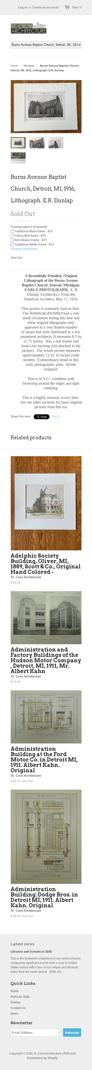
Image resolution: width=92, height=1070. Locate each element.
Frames (16, 1002)
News (14, 1013)
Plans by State (20, 996)
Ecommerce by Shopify (42, 1058)
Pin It (55, 416)
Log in (22, 7)
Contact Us (18, 1008)
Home (15, 991)
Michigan (29, 65)
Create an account (45, 7)
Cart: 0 (77, 7)
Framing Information (24, 249)
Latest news (22, 944)
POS (67, 1053)
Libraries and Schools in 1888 (31, 951)
